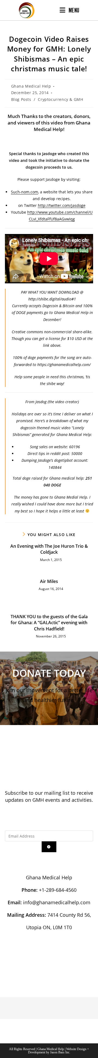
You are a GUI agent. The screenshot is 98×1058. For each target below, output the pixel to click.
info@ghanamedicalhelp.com (56, 902)
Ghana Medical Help (31, 86)
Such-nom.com (24, 191)
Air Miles (49, 581)
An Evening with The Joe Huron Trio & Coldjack (49, 549)
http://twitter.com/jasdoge (61, 205)
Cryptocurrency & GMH (60, 99)
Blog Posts (21, 99)
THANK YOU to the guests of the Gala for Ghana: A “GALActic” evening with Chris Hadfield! (49, 623)
